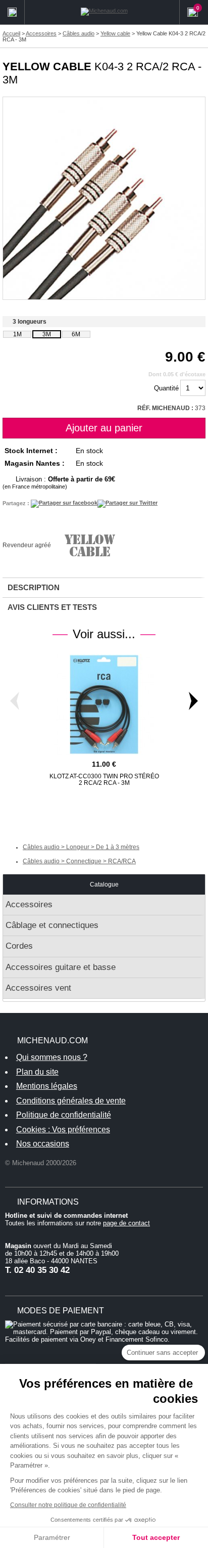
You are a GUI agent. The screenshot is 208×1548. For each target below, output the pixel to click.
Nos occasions (42, 1143)
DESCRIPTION (34, 587)
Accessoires (29, 904)
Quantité (166, 388)
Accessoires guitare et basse (61, 967)
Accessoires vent (38, 988)
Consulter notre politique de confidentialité (68, 1505)
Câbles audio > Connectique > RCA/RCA (79, 861)
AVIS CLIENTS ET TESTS (52, 607)
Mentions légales (46, 1086)
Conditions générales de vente (71, 1100)
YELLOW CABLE (47, 66)
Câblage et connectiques (52, 925)
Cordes (19, 946)
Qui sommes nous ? (51, 1057)
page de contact (126, 1223)
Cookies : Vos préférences (63, 1129)
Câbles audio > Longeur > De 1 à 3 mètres (81, 847)
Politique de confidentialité (63, 1115)
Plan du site (37, 1072)
